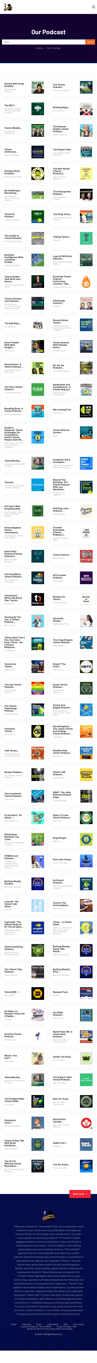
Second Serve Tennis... (60, 321)
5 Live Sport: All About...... (13, 816)
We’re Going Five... (63, 409)
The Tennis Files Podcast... (13, 970)
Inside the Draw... (62, 1056)
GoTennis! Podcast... (58, 881)
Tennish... (9, 482)
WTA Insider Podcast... (59, 576)
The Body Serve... (62, 214)
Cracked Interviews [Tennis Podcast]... (59, 531)
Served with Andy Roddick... (14, 84)
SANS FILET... (60, 1142)
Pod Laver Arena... (63, 859)
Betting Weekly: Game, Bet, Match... (62, 949)
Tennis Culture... (62, 554)
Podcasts (26, 1324)
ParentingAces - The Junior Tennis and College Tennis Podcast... (63, 730)
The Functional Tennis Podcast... (13, 794)
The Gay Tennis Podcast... (12, 685)
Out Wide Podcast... (58, 1013)
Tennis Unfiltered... (11, 150)
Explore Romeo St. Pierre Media (36, 1326)
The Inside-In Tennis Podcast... (13, 236)
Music (39, 1324)
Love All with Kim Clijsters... (62, 257)
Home (39, 48)
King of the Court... (59, 665)
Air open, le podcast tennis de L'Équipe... (14, 1013)
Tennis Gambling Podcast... (13, 947)
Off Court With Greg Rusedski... (13, 507)
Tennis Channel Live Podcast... (12, 299)
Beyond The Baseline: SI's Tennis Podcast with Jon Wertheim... (61, 484)
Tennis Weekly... (13, 127)
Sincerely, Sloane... (58, 619)
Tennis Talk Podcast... (59, 773)
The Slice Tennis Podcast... (13, 388)
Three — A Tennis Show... (62, 923)
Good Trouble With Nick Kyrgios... (11, 345)
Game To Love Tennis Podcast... (62, 816)
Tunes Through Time (66, 1326)
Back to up (78, 1194)
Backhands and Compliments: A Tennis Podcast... (62, 387)
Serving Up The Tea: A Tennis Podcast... (12, 619)
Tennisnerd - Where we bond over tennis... (13, 598)
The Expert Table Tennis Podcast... (62, 1078)
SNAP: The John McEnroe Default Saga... (62, 794)
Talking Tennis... (62, 236)
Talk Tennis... (11, 750)
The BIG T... (10, 105)
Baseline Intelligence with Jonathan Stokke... (13, 258)
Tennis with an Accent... (61, 431)
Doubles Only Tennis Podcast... (62, 751)
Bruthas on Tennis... (59, 598)
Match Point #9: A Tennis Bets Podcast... (62, 1034)
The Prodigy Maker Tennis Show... (14, 1100)
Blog (66, 1324)
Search (90, 42)
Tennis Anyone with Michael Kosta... (61, 345)
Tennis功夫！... (12, 991)
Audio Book (52, 1324)
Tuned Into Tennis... (10, 665)
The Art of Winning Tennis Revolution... (12, 1163)
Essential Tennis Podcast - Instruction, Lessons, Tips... (62, 280)
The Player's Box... (63, 149)
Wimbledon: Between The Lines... (11, 837)
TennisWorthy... (12, 460)
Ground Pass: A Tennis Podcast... (13, 365)
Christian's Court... (10, 1121)
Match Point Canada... (59, 1120)
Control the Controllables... (61, 904)
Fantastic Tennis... (9, 730)
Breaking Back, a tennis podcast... (13, 409)
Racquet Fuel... (61, 991)
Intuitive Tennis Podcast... (12, 1035)
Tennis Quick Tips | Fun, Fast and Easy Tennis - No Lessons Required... (14, 642)
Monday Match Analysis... (12, 172)
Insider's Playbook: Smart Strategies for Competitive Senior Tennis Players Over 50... (13, 433)
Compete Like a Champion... (61, 460)
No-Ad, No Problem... (58, 366)
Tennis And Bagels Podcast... (62, 706)
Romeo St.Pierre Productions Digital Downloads (50, 1329)
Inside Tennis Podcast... (60, 685)
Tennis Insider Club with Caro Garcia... (12, 279)
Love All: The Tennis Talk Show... (11, 904)
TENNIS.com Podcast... (11, 857)
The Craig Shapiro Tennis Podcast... (63, 641)
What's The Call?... (10, 1056)
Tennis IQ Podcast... (9, 215)
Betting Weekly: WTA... (62, 970)
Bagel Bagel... (60, 837)
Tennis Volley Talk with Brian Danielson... (14, 1143)
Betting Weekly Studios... (12, 882)
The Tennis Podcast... (59, 85)
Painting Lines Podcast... (61, 509)
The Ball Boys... (12, 323)
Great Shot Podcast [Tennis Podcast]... (13, 554)
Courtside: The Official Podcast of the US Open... (13, 924)
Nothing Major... (61, 107)
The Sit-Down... (61, 1164)
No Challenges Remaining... (12, 191)
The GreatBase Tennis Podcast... (13, 575)
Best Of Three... (61, 1098)
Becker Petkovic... (14, 772)
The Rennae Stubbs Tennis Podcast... (61, 129)
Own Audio (78, 1324)
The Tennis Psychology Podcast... (10, 708)
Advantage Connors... (59, 301)
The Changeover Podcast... (62, 192)
